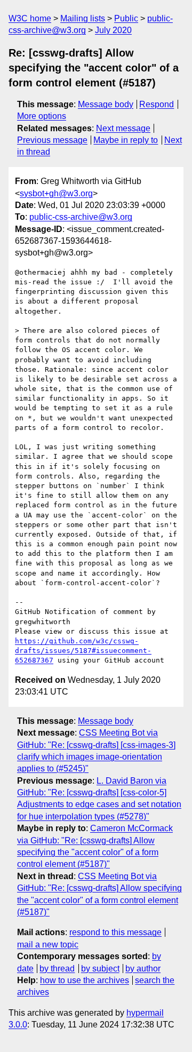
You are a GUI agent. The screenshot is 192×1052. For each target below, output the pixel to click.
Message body (105, 104)
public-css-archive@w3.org (80, 216)
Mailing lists (82, 18)
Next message (123, 128)
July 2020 (113, 30)
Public (126, 18)
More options (41, 116)
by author (143, 968)
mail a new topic (47, 944)
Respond (156, 104)
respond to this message (115, 932)
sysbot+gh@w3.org (56, 193)
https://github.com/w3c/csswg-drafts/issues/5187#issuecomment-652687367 (83, 650)
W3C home (30, 18)
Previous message (52, 140)
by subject (100, 968)
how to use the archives (84, 980)
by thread (57, 968)
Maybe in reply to (125, 140)
